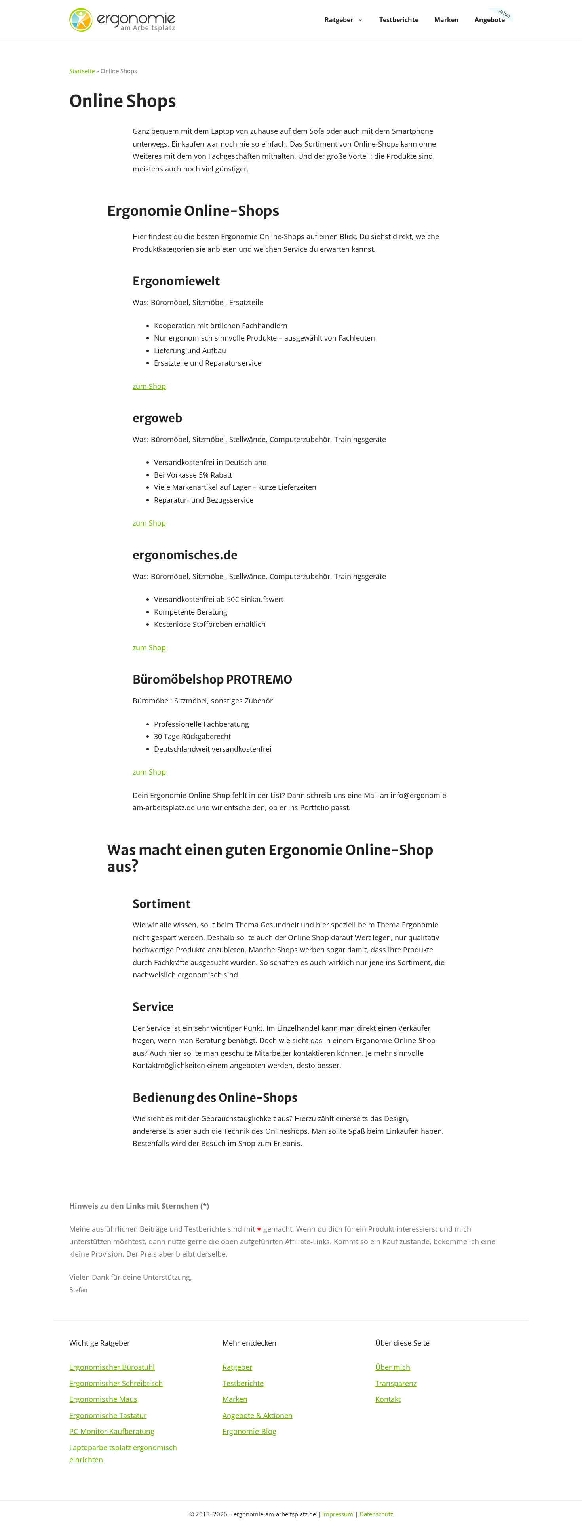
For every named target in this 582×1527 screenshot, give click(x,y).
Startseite (82, 71)
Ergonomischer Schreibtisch (116, 1383)
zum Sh (145, 772)
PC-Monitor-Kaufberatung (111, 1431)
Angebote (490, 19)
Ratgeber (339, 19)
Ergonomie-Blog (249, 1431)
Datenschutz (376, 1514)
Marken (446, 19)
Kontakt (388, 1399)
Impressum (337, 1514)
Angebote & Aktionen (258, 1415)
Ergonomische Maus (103, 1399)
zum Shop (149, 386)
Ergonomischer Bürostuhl (112, 1367)
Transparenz (396, 1383)
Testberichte (398, 19)
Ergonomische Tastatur (107, 1415)
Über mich (392, 1367)
